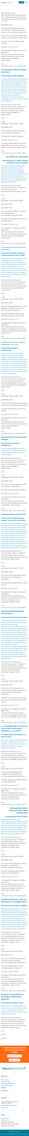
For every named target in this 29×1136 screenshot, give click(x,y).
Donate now (14, 1060)
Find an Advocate (14, 1056)
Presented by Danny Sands (16, 816)
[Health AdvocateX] (7, 2)
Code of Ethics (5, 1080)
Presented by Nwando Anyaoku (14, 617)
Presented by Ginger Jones (12, 1003)
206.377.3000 (5, 1108)
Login (21, 2)
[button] (27, 2)
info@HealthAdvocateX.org (9, 1105)
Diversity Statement (7, 1085)
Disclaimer (16, 1131)
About (11, 1131)
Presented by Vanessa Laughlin (14, 905)
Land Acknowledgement (8, 1083)
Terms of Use (5, 1120)
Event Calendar (5, 1082)
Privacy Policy (5, 1118)
